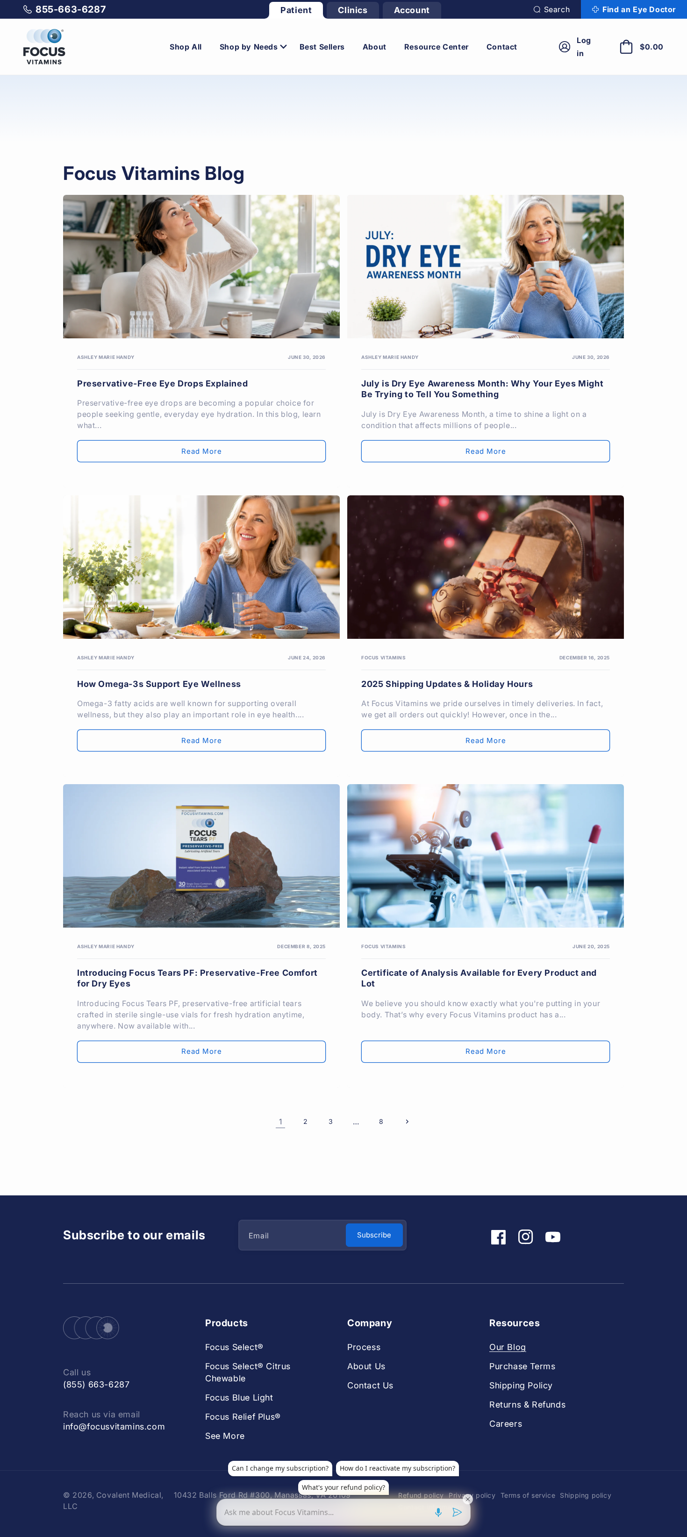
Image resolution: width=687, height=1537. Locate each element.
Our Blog (507, 1347)
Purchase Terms (522, 1366)
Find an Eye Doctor (639, 9)
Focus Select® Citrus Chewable (248, 1372)
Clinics (352, 10)
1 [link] (280, 1121)
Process (363, 1347)
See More (225, 1436)
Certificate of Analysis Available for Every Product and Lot (479, 978)
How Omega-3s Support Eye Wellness (159, 684)
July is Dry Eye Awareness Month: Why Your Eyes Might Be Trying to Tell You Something (482, 389)
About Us (366, 1366)
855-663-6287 (71, 9)
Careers (505, 1424)
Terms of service (528, 1495)
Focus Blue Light (239, 1397)
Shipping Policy (521, 1385)
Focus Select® (234, 1347)
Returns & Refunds (527, 1404)
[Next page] (406, 1121)
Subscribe (374, 1234)
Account (412, 10)
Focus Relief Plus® (243, 1417)
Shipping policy (585, 1495)
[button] (552, 9)
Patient (296, 10)
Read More (201, 451)
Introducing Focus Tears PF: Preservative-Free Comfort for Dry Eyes (197, 978)
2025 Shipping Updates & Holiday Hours (447, 684)
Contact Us (370, 1385)
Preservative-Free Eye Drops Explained (162, 383)
